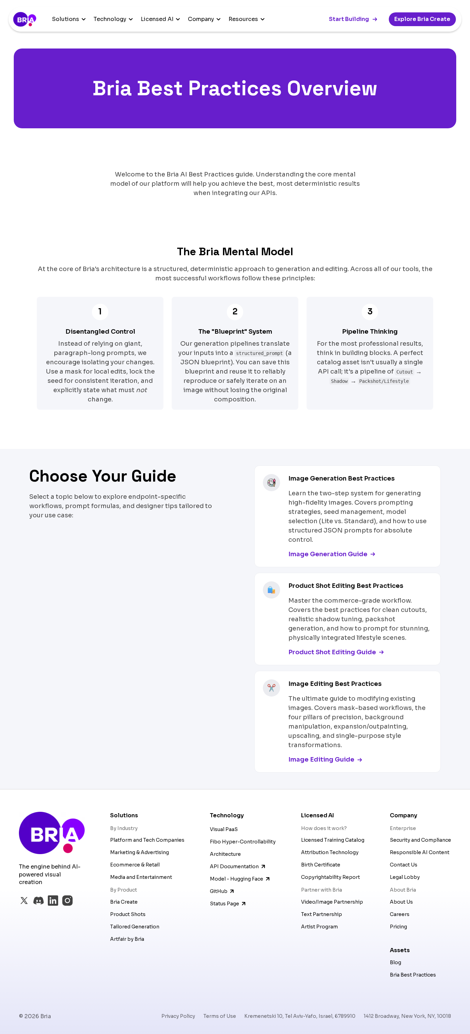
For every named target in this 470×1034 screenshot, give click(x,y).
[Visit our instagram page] (67, 900)
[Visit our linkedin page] (53, 900)
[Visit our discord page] (38, 900)
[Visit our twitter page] (24, 900)
